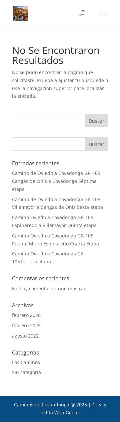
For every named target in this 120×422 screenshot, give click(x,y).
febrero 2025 (26, 325)
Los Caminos (26, 362)
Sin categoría (26, 372)
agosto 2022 (25, 336)
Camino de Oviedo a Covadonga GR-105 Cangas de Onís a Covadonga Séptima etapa (56, 181)
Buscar (96, 144)
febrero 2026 (26, 315)
